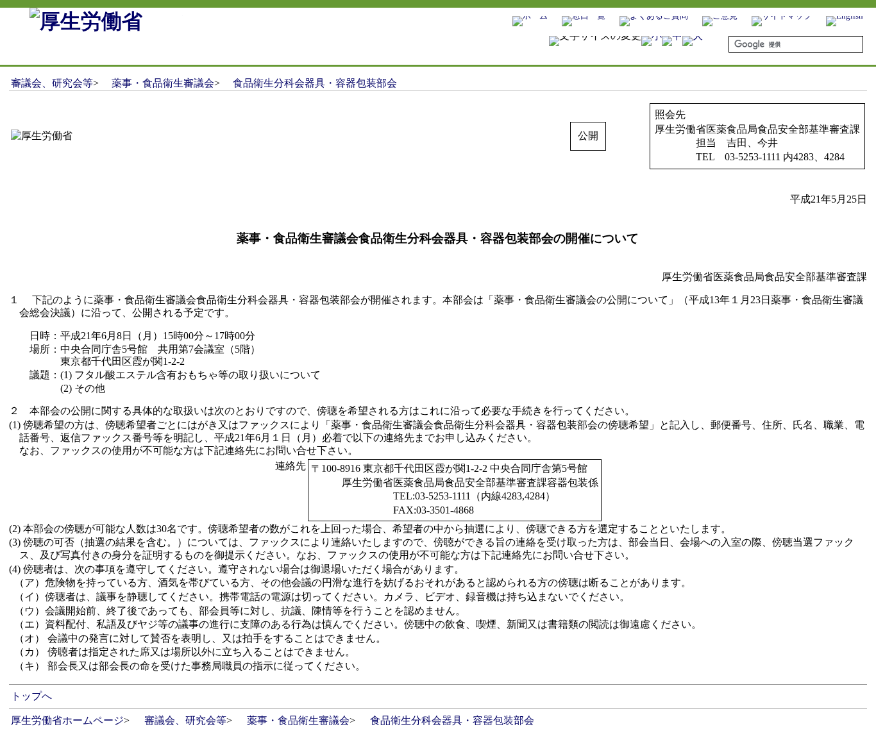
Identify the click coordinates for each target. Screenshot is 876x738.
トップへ (31, 696)
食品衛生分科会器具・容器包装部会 (315, 83)
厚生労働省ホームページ (67, 720)
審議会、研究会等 (52, 83)
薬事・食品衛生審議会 (163, 83)
